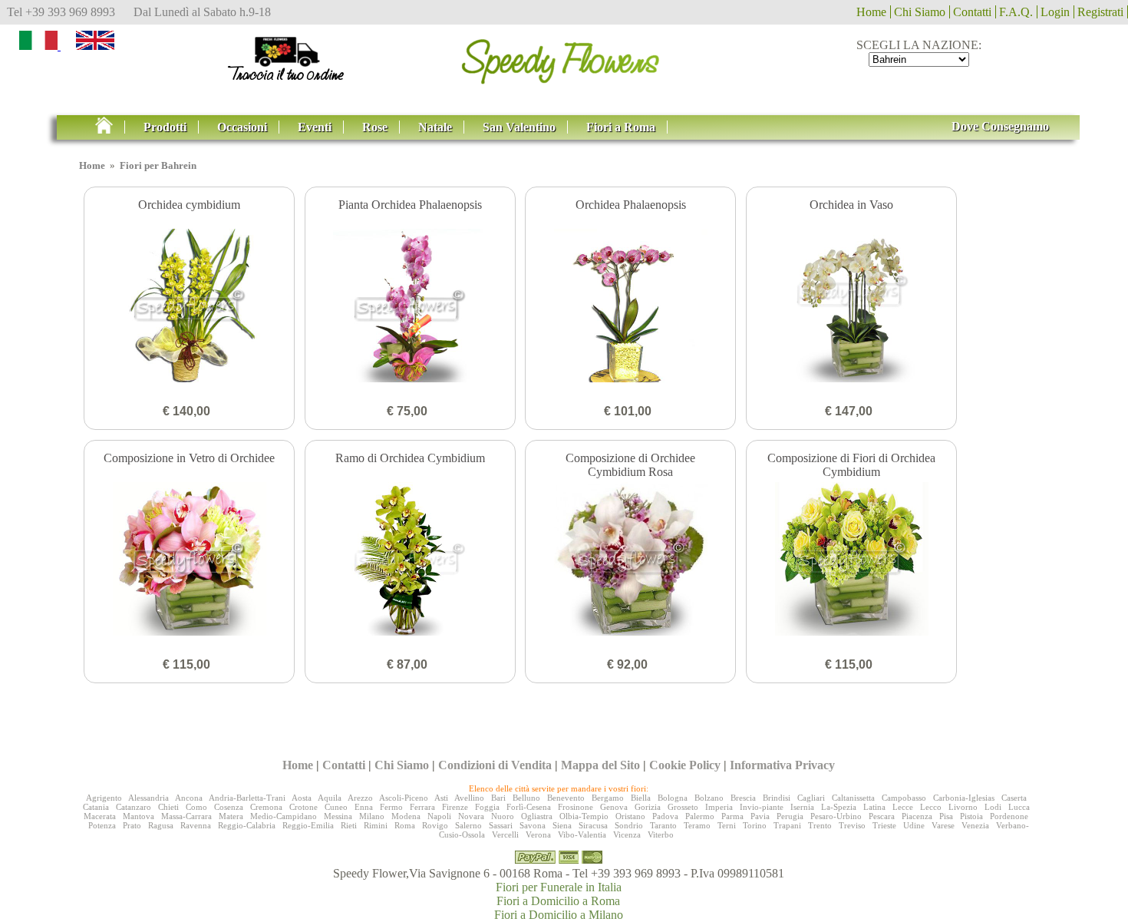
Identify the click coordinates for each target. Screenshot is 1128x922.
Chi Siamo (919, 11)
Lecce (902, 806)
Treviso (852, 825)
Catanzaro (133, 806)
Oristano (630, 816)
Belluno (526, 797)
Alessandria (148, 797)
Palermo (699, 816)
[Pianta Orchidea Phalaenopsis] (410, 307)
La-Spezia (838, 806)
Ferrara (422, 806)
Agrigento (104, 797)
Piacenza (917, 816)
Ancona (189, 797)
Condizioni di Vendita (495, 765)
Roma (404, 825)
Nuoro (502, 816)
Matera (231, 816)
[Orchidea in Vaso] (851, 307)
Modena (406, 816)
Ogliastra (536, 816)
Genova (614, 806)
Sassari (501, 825)
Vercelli (505, 834)
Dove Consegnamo (1000, 126)
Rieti (349, 825)
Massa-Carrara (186, 816)
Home (871, 11)
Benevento (566, 797)
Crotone (303, 806)
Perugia (790, 816)
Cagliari (811, 797)
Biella (641, 797)
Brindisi (776, 797)
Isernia (802, 806)
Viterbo (661, 834)
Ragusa (160, 825)
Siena (562, 825)
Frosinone (575, 806)
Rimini (376, 825)
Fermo (391, 806)
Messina (338, 816)
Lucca (1019, 806)
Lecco (931, 806)
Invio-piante (761, 806)
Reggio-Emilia (308, 825)
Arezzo (360, 797)
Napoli (439, 816)
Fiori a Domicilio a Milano (558, 914)
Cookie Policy (685, 765)
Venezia (975, 825)
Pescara (882, 816)
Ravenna (195, 825)
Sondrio (629, 825)
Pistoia (971, 816)
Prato (132, 825)
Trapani (787, 825)
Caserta (1014, 797)
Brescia (743, 797)
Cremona (266, 806)
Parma (732, 816)
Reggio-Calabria (246, 825)
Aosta (302, 797)
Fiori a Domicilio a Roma (558, 900)
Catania (96, 806)
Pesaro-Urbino (836, 816)
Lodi (993, 806)
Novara (471, 816)
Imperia (719, 806)
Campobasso (904, 797)
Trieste (884, 825)
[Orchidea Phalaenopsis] (630, 307)
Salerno (468, 825)
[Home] (110, 127)
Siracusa (593, 825)
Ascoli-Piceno (403, 797)
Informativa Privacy (782, 765)
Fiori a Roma (620, 127)
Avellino (469, 797)
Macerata (100, 816)
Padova (665, 816)
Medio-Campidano (283, 816)
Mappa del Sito (600, 765)
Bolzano (709, 797)
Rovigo (435, 825)
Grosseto (683, 806)
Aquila (329, 797)
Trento (820, 825)
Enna (364, 806)
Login (1055, 11)
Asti (441, 797)
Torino (755, 825)
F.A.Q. (1016, 11)
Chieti (168, 806)
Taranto (663, 825)
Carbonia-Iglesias (963, 797)
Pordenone (1009, 816)
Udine (914, 825)
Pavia (760, 816)
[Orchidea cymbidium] (189, 307)
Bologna (673, 797)
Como (196, 806)
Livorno (963, 806)
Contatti (972, 11)
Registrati (1100, 11)
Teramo (697, 825)
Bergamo (608, 797)
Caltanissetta (853, 797)
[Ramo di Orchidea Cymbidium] (410, 560)
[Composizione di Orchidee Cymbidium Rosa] (630, 560)
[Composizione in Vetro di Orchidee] (189, 560)
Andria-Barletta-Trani (247, 797)
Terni (726, 825)
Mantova (138, 816)
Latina (874, 806)
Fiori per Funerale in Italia (559, 887)
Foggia (487, 806)
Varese (943, 825)
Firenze (455, 806)
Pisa (946, 816)
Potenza (102, 825)
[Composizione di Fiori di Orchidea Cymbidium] (851, 560)
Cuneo (336, 806)
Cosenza (228, 806)
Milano (371, 816)
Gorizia (648, 806)
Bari (498, 797)
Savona (532, 825)
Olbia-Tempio (584, 816)
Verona (538, 834)
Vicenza (627, 834)
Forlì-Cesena (528, 806)
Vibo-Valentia (582, 834)
